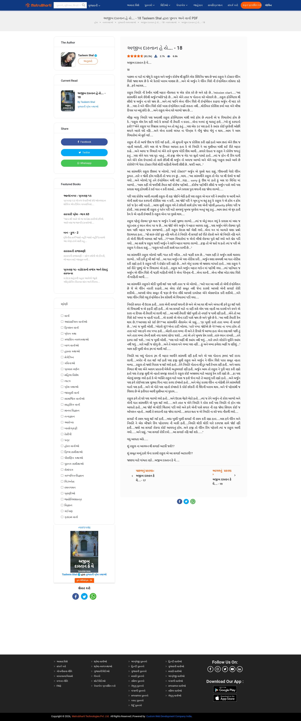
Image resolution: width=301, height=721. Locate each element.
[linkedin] (240, 669)
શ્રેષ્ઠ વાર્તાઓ (100, 661)
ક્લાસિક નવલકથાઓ (76, 339)
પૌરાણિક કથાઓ (73, 458)
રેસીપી (68, 434)
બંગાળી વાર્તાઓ (175, 681)
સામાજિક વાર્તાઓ (74, 398)
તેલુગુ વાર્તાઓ (174, 695)
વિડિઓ (165, 5)
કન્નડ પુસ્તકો (137, 700)
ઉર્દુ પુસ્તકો (136, 705)
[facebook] (210, 669)
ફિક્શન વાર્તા (71, 327)
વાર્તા (67, 316)
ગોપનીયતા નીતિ (64, 671)
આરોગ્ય (69, 422)
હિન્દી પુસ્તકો (137, 666)
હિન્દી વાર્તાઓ (175, 661)
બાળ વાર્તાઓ (71, 345)
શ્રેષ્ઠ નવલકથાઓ (103, 666)
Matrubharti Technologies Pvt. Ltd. (91, 716)
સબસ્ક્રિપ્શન (215, 5)
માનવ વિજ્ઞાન (71, 410)
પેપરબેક (181, 5)
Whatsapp (85, 163)
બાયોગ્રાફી (70, 428)
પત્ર (67, 440)
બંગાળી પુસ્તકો (138, 690)
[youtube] (232, 669)
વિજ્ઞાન (68, 505)
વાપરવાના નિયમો (65, 676)
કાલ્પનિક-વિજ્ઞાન (74, 475)
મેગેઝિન (69, 357)
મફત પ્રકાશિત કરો (252, 5)
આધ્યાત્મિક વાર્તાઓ (75, 321)
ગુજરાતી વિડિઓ (102, 671)
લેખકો (97, 676)
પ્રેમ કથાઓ (71, 387)
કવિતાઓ (69, 363)
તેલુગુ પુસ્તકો (137, 685)
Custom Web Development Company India (169, 716)
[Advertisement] (84, 630)
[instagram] (218, 669)
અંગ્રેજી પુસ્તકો (139, 661)
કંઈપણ (68, 511)
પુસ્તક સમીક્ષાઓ (74, 463)
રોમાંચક (68, 469)
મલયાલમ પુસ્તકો (139, 695)
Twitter (86, 152)
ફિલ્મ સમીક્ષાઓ (73, 452)
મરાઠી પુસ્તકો (137, 676)
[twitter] (225, 669)
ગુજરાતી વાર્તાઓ (176, 666)
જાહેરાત (198, 5)
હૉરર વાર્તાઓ (71, 446)
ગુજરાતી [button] (93, 5)
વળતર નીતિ (62, 681)
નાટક (67, 381)
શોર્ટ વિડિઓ (100, 681)
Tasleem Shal (86, 55)
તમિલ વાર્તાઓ (175, 690)
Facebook (85, 141)
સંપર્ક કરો (233, 5)
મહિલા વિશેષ (71, 375)
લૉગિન (268, 5)
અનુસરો (87, 61)
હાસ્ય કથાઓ (72, 351)
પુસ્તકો (149, 5)
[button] (83, 5)
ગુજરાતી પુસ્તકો (139, 671)
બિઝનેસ (69, 481)
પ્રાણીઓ (69, 493)
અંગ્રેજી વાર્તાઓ (176, 676)
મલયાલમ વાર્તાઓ (177, 685)
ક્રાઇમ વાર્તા (71, 517)
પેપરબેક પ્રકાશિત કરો (105, 685)
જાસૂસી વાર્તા (71, 392)
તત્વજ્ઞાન (69, 416)
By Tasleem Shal (86, 102)
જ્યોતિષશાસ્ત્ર (73, 499)
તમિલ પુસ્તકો (137, 681)
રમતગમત (70, 487)
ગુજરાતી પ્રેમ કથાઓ (88, 106)
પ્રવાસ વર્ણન (71, 369)
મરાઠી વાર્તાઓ (175, 671)
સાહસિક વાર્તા (72, 404)
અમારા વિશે (133, 5)
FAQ (59, 685)
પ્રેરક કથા (70, 333)
